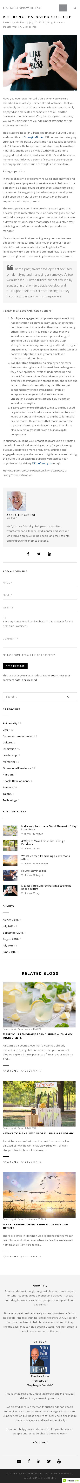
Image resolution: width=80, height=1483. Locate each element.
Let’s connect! (40, 1442)
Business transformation (18, 736)
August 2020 (10, 920)
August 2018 (10, 939)
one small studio (38, 1477)
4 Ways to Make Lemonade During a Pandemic (43, 842)
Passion (8, 774)
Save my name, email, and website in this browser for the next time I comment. (38, 624)
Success (8, 787)
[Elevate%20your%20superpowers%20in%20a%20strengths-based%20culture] (28, 554)
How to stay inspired (33, 870)
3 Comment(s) (33, 1162)
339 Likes (12, 1162)
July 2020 (8, 926)
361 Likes (12, 1070)
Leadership (30, 26)
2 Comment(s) (33, 1070)
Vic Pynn (21, 22)
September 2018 (13, 932)
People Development (16, 781)
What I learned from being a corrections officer (45, 857)
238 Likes (12, 1256)
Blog (50, 22)
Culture (7, 742)
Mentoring (9, 761)
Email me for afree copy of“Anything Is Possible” (40, 1380)
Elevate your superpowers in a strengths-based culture (46, 887)
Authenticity (10, 723)
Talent (7, 794)
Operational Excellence (17, 768)
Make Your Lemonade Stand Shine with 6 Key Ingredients (49, 828)
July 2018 (8, 945)
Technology (10, 800)
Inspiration (9, 749)
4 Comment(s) (33, 1256)
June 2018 (9, 952)
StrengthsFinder (34, 137)
